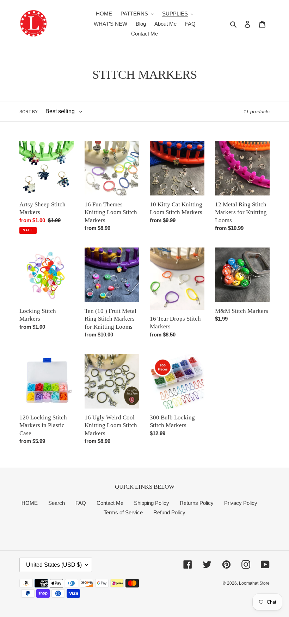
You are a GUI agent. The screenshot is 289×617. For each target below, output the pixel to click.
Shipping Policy (151, 503)
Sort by (28, 111)
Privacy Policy (240, 503)
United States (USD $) (54, 565)
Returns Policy (197, 503)
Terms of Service (123, 512)
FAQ (80, 503)
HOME (29, 503)
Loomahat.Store (254, 583)
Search (56, 503)
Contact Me (110, 503)
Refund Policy (169, 512)
